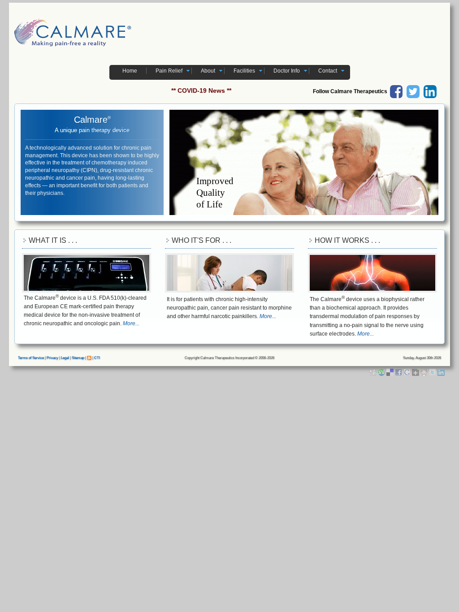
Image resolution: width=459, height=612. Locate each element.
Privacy (52, 358)
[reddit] (424, 372)
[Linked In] (441, 372)
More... (131, 323)
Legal (65, 358)
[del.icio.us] (390, 372)
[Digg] (373, 372)
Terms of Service (31, 358)
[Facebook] (399, 372)
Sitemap (78, 358)
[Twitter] (433, 372)
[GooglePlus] (416, 372)
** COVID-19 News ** (201, 90)
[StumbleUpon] (382, 372)
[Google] (407, 372)
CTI (97, 358)
